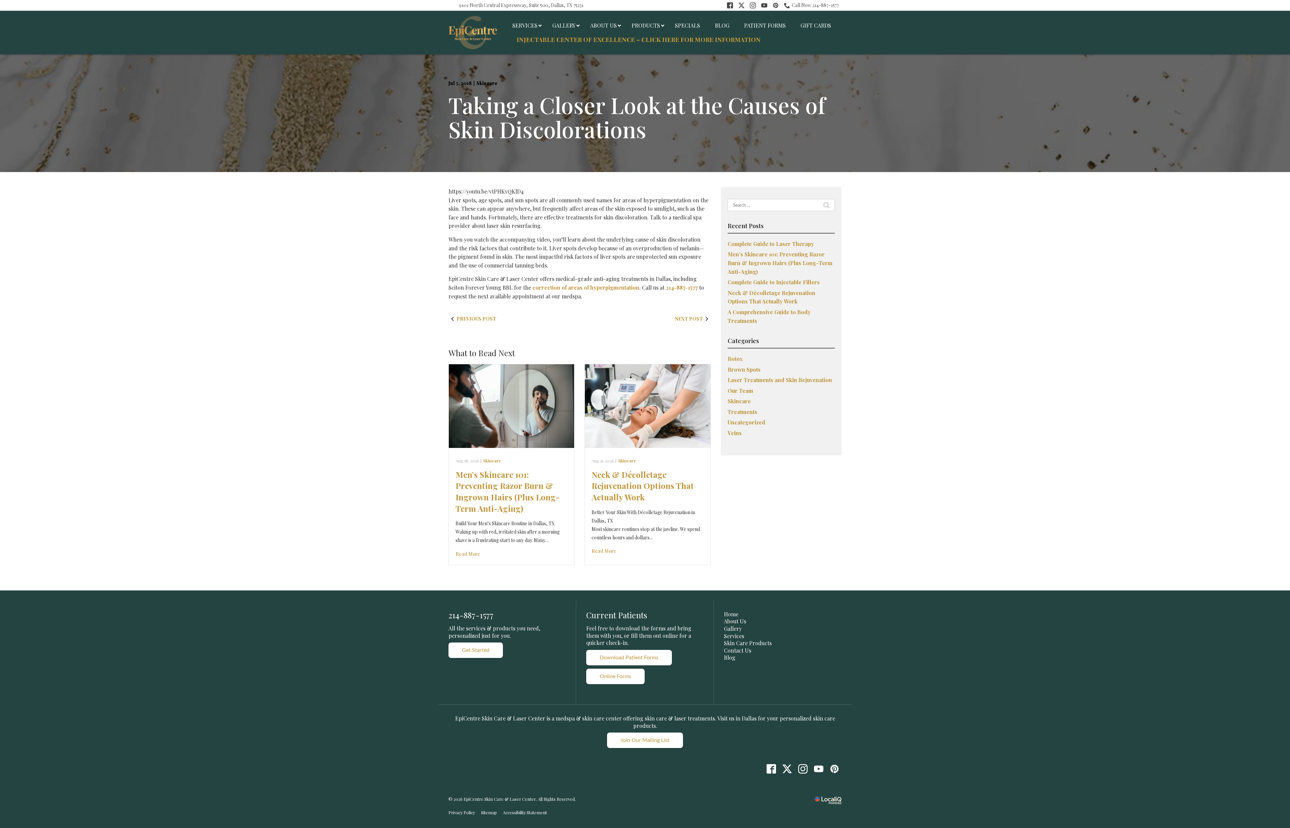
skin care (656, 718)
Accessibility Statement (525, 812)
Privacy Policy (461, 812)
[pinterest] (834, 768)
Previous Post (476, 319)
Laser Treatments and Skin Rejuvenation (780, 379)
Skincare (486, 83)
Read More (468, 554)
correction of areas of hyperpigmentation (585, 287)
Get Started (475, 650)
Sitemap (489, 812)
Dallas (749, 718)
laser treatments (694, 718)
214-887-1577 (682, 287)
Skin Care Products (748, 643)
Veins (735, 433)
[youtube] (818, 768)
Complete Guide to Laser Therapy (771, 243)
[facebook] (771, 768)
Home (731, 614)
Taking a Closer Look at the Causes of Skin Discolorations (636, 117)
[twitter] (787, 768)
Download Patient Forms (629, 657)
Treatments (742, 411)
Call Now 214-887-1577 (815, 5)
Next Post (689, 319)
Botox (735, 358)
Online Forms (615, 676)
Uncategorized (746, 422)
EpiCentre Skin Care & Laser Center (500, 718)
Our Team (740, 390)
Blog (729, 657)
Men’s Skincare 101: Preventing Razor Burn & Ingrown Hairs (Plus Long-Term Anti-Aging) (507, 491)
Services (734, 635)
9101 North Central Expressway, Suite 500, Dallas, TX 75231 (521, 5)
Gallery (733, 628)
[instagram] (803, 768)
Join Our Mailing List (645, 740)
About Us (735, 621)
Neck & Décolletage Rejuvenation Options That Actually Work (643, 485)
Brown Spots (744, 369)
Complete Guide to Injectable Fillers (774, 282)
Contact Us (737, 650)
